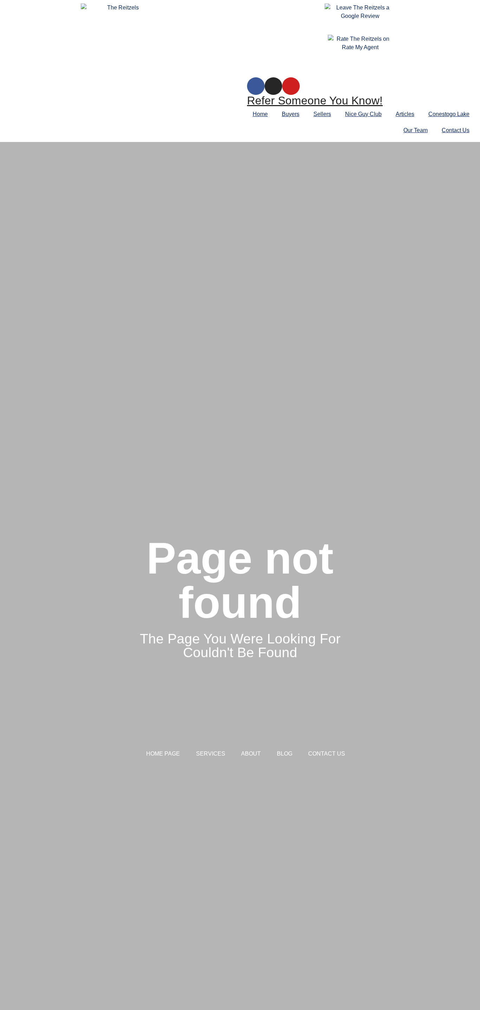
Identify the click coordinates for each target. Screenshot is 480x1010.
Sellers (322, 114)
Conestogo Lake (448, 114)
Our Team (415, 130)
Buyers (290, 114)
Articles (405, 114)
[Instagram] (273, 86)
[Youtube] (291, 86)
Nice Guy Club (363, 114)
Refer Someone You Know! (315, 100)
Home (260, 114)
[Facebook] (256, 86)
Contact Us (455, 130)
